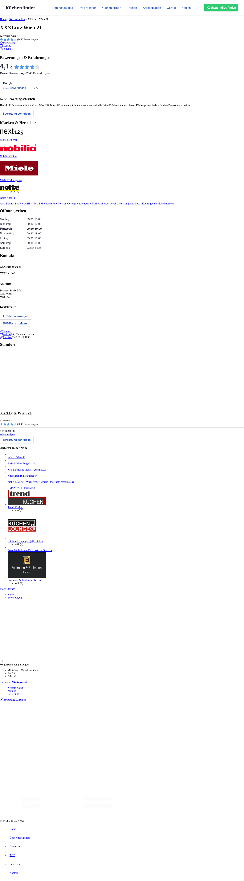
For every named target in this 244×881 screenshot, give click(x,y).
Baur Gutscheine (97, 716)
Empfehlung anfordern (20, 709)
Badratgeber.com (17, 738)
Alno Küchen (7, 203)
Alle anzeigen (7, 434)
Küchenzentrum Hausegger (22, 475)
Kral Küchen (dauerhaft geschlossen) (27, 469)
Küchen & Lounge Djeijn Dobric (25, 541)
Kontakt (14, 872)
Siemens (126, 713)
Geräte (171, 7)
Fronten (132, 7)
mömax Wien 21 (16, 457)
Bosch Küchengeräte (146, 203)
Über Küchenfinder (18, 732)
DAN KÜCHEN (24, 203)
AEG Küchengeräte (124, 203)
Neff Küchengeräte (102, 203)
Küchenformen (111, 7)
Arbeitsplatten (152, 7)
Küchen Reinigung (18, 726)
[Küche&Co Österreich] (217, 806)
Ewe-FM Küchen (43, 203)
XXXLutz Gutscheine (44, 716)
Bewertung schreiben (17, 113)
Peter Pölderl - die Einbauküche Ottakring (30, 550)
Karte (11, 594)
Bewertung (13, 694)
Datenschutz (16, 846)
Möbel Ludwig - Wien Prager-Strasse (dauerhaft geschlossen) (41, 481)
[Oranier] (136, 806)
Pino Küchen (60, 203)
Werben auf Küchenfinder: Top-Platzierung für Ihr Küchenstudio (43, 748)
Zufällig (12, 691)
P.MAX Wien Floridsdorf (21, 488)
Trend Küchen (15, 507)
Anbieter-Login (18, 754)
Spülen (186, 7)
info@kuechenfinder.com (69, 761)
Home (3, 19)
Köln (102, 713)
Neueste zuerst (15, 687)
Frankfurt (95, 713)
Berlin (25, 713)
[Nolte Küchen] (167, 806)
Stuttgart (110, 713)
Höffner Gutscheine (141, 716)
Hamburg (33, 713)
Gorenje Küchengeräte (79, 203)
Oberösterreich (65, 713)
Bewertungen (15, 597)
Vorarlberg (53, 713)
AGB (12, 855)
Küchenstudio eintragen (20, 751)
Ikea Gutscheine (26, 716)
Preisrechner (87, 7)
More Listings (7, 588)
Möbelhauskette (165, 203)
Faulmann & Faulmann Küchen (25, 580)
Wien (76, 713)
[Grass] (62, 806)
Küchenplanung (16, 723)
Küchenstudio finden (19, 706)
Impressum (15, 864)
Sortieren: (13, 682)
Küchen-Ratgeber (17, 729)
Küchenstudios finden (221, 7)
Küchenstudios (63, 7)
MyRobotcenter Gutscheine (118, 716)
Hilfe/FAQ (13, 735)
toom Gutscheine (81, 716)
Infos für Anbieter (17, 745)
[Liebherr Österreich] (98, 806)
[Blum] (30, 806)
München (43, 713)
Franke (118, 713)
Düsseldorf (84, 713)
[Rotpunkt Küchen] (188, 806)
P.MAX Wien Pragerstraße (22, 463)
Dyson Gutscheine (63, 716)
